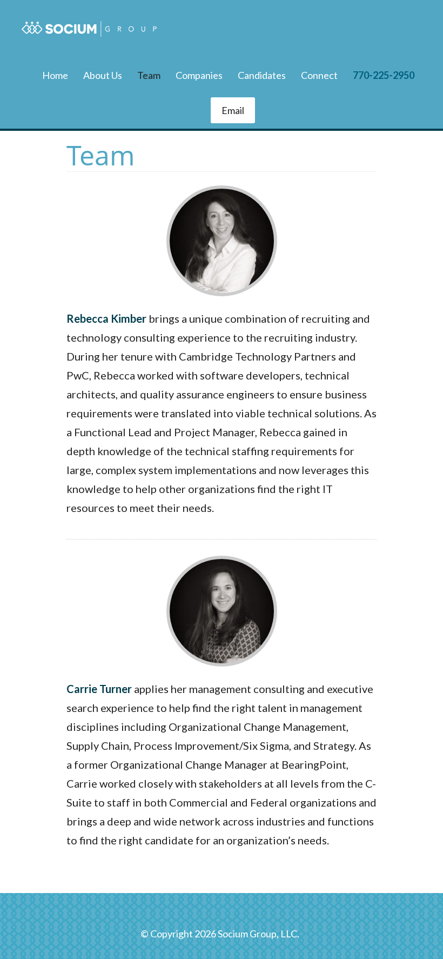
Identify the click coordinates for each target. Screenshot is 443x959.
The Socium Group (89, 29)
